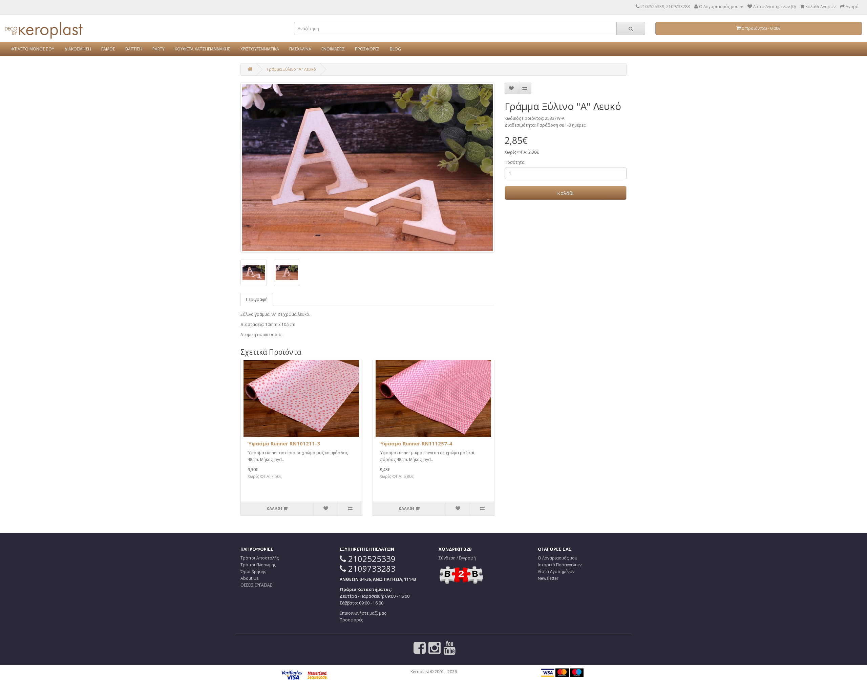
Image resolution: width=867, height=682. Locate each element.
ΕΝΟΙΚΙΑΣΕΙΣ (333, 49)
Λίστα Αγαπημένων (556, 571)
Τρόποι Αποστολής (259, 558)
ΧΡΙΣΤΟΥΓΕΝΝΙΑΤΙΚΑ (259, 49)
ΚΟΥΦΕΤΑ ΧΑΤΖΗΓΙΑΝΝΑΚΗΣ (202, 49)
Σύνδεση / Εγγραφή (457, 558)
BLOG (395, 49)
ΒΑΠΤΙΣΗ (133, 49)
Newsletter (548, 578)
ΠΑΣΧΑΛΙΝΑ (300, 49)
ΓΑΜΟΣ (108, 49)
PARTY (158, 49)
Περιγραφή (257, 299)
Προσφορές (351, 620)
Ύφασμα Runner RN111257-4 (416, 443)
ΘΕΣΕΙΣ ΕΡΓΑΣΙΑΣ (256, 585)
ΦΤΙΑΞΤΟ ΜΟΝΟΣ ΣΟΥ (32, 49)
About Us (249, 578)
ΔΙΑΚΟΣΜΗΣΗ (77, 49)
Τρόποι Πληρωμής (258, 565)
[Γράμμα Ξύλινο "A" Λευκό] (367, 168)
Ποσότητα (515, 162)
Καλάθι (565, 193)
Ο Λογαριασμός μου (557, 558)
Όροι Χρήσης (253, 571)
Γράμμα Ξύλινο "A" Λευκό (291, 69)
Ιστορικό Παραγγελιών (559, 565)
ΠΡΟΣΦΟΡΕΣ (367, 49)
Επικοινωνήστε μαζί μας (363, 613)
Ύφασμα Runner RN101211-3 (284, 443)
